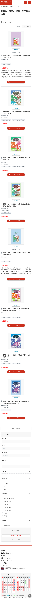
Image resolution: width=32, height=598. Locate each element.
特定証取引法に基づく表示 (7, 554)
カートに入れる (16, 82)
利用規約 (3, 555)
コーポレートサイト (6, 565)
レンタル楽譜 (4, 563)
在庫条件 (4, 520)
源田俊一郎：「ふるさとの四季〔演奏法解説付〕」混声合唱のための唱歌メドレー (17, 205)
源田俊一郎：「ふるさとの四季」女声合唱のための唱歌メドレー (16, 159)
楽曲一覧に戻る (16, 428)
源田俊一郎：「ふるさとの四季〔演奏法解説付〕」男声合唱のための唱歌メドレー (17, 402)
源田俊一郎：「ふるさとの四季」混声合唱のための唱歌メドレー (16, 112)
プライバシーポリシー (6, 560)
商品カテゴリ (5, 461)
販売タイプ (4, 478)
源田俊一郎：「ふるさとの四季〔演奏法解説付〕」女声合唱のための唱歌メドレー (17, 310)
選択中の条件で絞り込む (16, 535)
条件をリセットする (16, 539)
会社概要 (3, 550)
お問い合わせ (4, 562)
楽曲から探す (12, 6)
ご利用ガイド (4, 552)
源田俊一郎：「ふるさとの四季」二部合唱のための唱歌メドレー (16, 57)
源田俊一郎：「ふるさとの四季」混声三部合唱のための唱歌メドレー (16, 254)
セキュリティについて (6, 558)
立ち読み (16, 49)
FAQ (2, 557)
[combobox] (16, 441)
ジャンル (4, 471)
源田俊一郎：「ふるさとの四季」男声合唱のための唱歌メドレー (16, 356)
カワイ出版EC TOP (4, 6)
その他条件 (4, 493)
